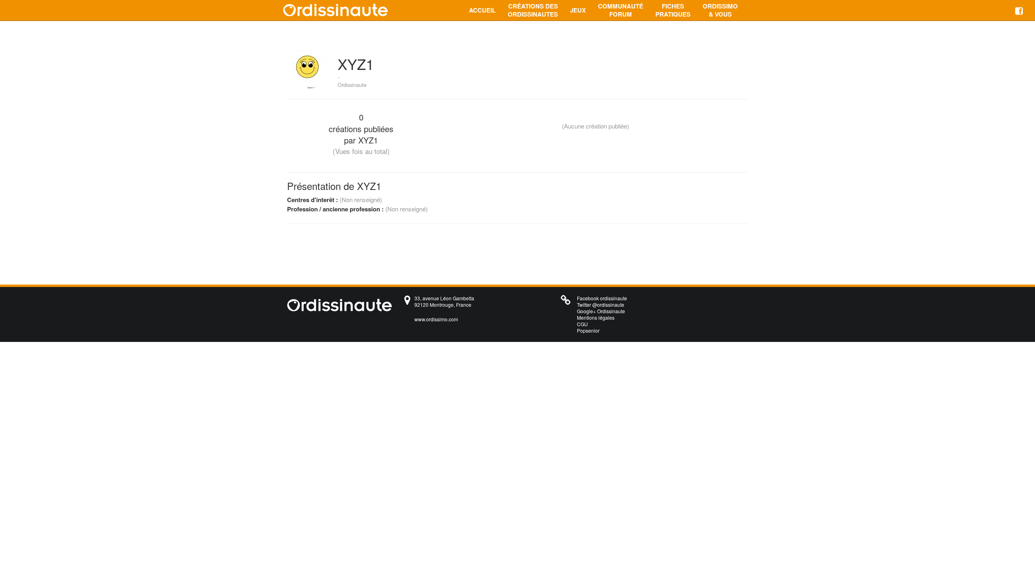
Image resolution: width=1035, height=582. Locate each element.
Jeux (578, 10)
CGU (582, 324)
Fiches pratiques (673, 10)
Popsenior (588, 330)
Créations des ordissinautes (533, 10)
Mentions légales (596, 317)
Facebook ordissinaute (602, 298)
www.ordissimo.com (436, 319)
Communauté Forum (620, 10)
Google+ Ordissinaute (601, 311)
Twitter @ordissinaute (600, 304)
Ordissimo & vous (720, 10)
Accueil (482, 10)
